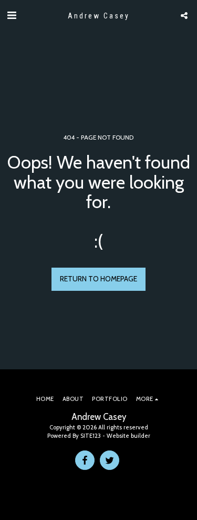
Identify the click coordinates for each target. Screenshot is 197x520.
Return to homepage (98, 278)
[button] (11, 15)
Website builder (128, 435)
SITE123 (90, 435)
